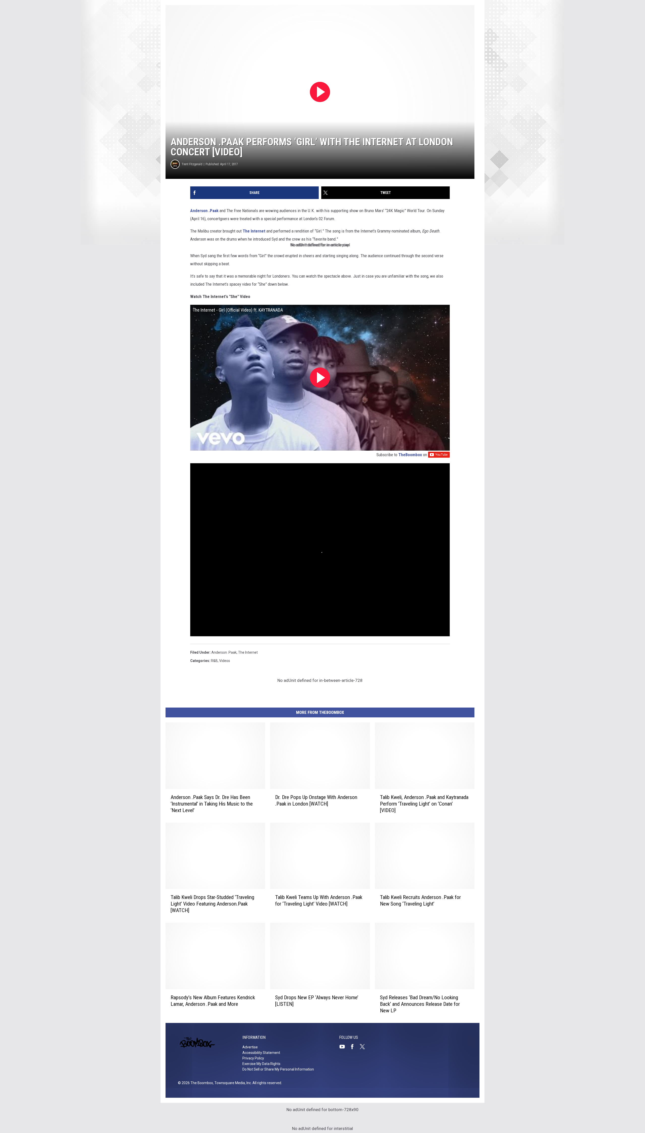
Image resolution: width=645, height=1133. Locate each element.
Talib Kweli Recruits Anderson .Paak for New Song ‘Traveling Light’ (420, 900)
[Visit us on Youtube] (344, 1047)
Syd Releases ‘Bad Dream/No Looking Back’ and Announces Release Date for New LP (420, 1004)
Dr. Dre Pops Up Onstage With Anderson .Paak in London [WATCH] (316, 800)
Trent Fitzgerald (192, 164)
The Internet (254, 231)
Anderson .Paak (204, 210)
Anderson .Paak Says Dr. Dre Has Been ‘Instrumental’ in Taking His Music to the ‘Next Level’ (212, 803)
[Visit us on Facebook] (354, 1047)
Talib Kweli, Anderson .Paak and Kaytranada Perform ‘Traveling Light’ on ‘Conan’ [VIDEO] (424, 803)
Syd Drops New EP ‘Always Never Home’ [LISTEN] (316, 1000)
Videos (224, 661)
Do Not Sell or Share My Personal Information (278, 1069)
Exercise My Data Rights (261, 1064)
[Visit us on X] (364, 1047)
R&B (214, 661)
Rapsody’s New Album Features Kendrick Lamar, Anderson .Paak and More (213, 1000)
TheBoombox (410, 454)
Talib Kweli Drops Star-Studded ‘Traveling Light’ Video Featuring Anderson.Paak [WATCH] (212, 903)
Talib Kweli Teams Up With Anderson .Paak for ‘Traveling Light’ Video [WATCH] (318, 900)
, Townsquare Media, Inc (232, 1083)
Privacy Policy (253, 1058)
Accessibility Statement (261, 1053)
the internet (248, 652)
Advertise (250, 1047)
